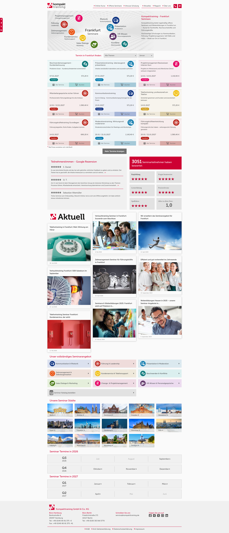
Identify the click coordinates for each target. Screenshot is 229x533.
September (164, 459)
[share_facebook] (1, 23)
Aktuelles (147, 6)
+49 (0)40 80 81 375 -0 (62, 521)
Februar (130, 484)
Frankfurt (54, 80)
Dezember (164, 469)
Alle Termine (59, 85)
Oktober (97, 469)
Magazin (157, 6)
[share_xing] (1, 19)
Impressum (139, 529)
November (131, 469)
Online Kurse (100, 6)
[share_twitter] (1, 27)
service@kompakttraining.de (127, 515)
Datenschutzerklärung (122, 529)
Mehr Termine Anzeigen (114, 151)
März (164, 484)
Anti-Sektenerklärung (101, 529)
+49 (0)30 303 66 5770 (95, 521)
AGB (88, 529)
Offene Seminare (115, 6)
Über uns (167, 6)
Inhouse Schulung (132, 6)
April (97, 494)
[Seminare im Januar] (175, 6)
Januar (97, 484)
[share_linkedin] (1, 30)
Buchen (81, 85)
